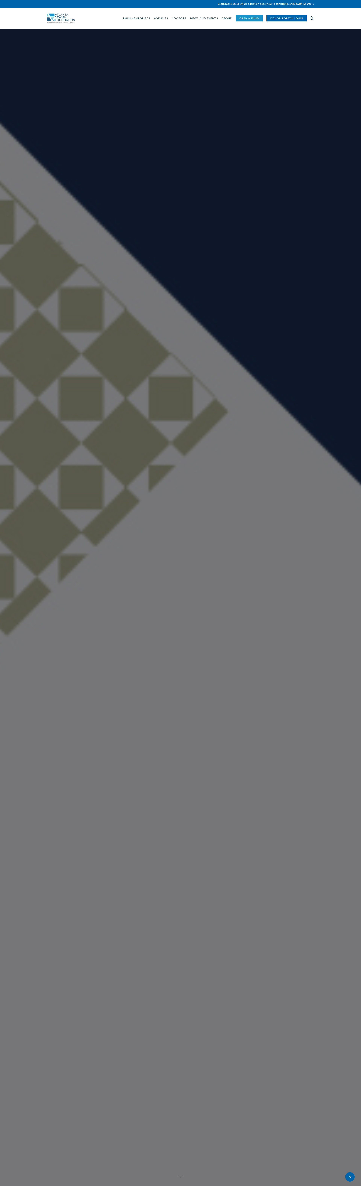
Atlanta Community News (180, 646)
